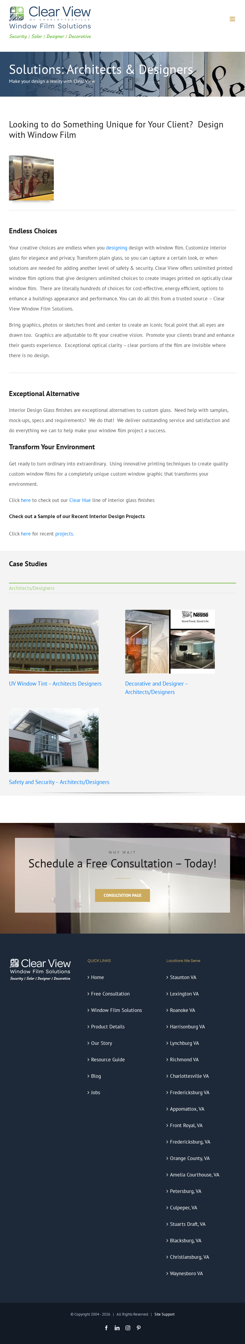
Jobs (95, 1092)
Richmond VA (184, 1059)
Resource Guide (108, 1059)
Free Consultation (110, 993)
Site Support (164, 1314)
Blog (96, 1076)
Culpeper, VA (183, 1207)
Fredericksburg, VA (190, 1141)
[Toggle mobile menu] (233, 19)
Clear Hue (80, 500)
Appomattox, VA (187, 1109)
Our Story (101, 1043)
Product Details (108, 1026)
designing (116, 247)
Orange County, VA (190, 1158)
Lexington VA (184, 993)
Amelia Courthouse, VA (194, 1174)
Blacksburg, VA (185, 1240)
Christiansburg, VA (189, 1257)
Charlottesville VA (189, 1076)
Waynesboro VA (186, 1273)
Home (97, 977)
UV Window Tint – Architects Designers (55, 683)
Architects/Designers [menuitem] (31, 588)
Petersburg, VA (185, 1191)
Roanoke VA (182, 1010)
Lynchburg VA (184, 1043)
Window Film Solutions (116, 1010)
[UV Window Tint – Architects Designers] (54, 614)
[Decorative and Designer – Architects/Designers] (170, 614)
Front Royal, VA (186, 1125)
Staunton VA (183, 977)
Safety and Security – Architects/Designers (59, 782)
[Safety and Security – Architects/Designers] (54, 713)
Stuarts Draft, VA (188, 1224)
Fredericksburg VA (189, 1092)
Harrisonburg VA (187, 1026)
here (26, 500)
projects (64, 533)
